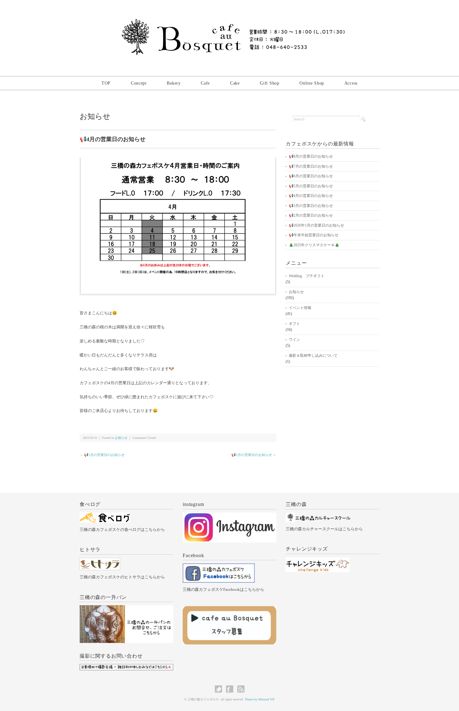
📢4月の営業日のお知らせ (311, 196)
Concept (139, 83)
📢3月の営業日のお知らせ (311, 205)
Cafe (205, 83)
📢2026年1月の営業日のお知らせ (316, 225)
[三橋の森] (318, 516)
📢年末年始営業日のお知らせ (313, 235)
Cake (235, 83)
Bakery (173, 83)
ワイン (294, 339)
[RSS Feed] (240, 689)
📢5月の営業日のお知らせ (311, 186)
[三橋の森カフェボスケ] (229, 21)
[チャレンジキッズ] (317, 560)
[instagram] (229, 516)
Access (351, 83)
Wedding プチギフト (306, 276)
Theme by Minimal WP (260, 699)
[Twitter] (220, 689)
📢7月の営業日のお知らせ (311, 166)
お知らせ (95, 116)
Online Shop (311, 83)
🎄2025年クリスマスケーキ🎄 (314, 245)
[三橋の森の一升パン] (126, 608)
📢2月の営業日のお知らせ (311, 215)
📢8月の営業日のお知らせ (311, 156)
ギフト (294, 323)
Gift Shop (269, 83)
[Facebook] (219, 567)
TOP (106, 83)
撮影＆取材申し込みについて (313, 355)
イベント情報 (300, 308)
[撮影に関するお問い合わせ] (126, 667)
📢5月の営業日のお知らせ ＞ (253, 455)
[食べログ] (105, 516)
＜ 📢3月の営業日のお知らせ (102, 455)
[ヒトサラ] (100, 561)
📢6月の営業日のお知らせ (311, 176)
